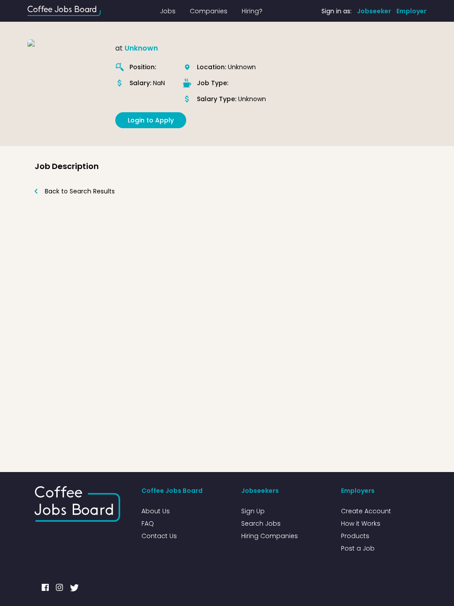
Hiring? (252, 11)
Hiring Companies (269, 535)
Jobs (168, 11)
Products (355, 535)
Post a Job (358, 548)
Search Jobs (261, 523)
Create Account (366, 511)
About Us (155, 511)
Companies (208, 11)
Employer (411, 11)
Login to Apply (151, 120)
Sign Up (253, 511)
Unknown (141, 48)
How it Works (360, 523)
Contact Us (159, 535)
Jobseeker (374, 11)
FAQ (147, 523)
